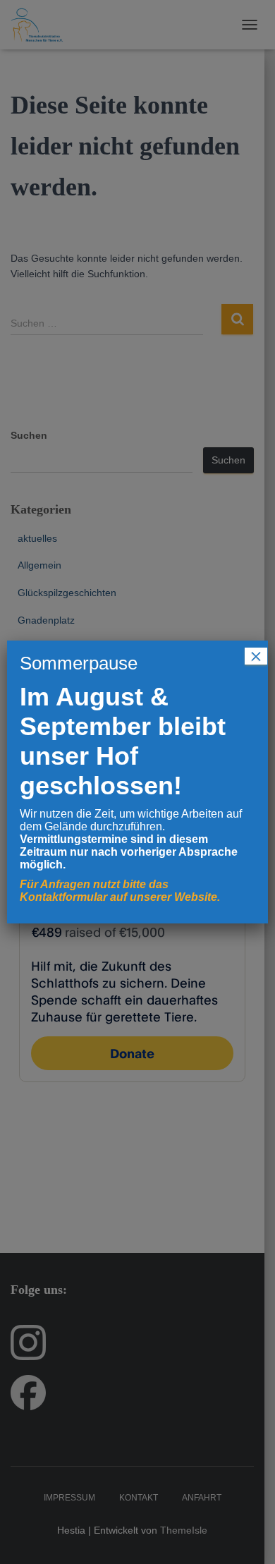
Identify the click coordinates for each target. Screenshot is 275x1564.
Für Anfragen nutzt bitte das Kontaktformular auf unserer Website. (120, 890)
